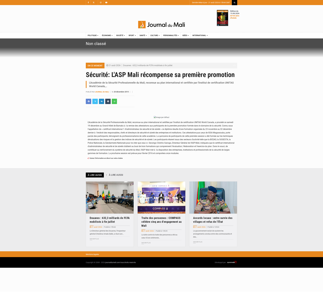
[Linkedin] (88, 101)
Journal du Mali (102, 92)
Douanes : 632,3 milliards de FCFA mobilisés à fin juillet (147, 65)
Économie (106, 35)
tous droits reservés (128, 262)
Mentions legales (92, 254)
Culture (154, 35)
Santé (142, 35)
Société (120, 35)
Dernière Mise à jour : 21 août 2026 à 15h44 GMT (211, 3)
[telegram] (108, 101)
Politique (92, 35)
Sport (132, 35)
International (199, 35)
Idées (184, 35)
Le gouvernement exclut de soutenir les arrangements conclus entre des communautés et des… (212, 234)
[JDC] (161, 24)
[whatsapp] (114, 101)
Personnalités (170, 35)
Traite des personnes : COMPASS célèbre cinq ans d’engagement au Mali (161, 221)
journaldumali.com (112, 262)
